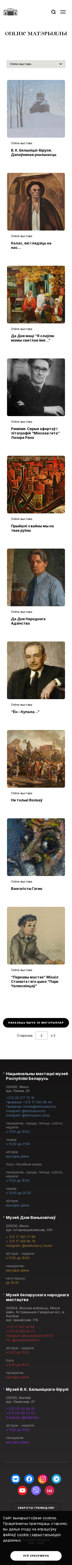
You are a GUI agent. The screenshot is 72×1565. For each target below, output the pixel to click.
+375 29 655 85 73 (20, 1331)
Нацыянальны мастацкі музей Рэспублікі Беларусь (37, 1076)
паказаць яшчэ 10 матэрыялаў (36, 1022)
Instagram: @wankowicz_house (29, 1246)
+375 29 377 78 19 (20, 1098)
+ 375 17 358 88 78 (20, 1241)
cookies (49, 1518)
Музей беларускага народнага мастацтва (37, 1297)
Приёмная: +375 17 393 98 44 (29, 1102)
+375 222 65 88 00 (20, 1409)
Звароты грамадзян (36, 1507)
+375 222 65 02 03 (20, 1413)
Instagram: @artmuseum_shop (28, 1115)
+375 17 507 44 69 (20, 1327)
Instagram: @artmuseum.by (25, 1111)
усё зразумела (36, 1555)
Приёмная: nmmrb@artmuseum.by (31, 1107)
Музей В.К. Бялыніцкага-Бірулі (37, 1389)
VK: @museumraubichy (23, 1340)
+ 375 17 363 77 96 (20, 1237)
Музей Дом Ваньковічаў (31, 1217)
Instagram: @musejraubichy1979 (29, 1336)
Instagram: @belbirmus (22, 1417)
